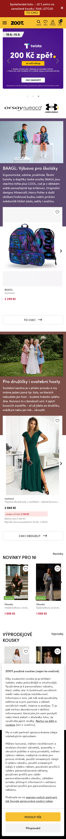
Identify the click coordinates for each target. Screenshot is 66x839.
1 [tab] (27, 96)
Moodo (9, 604)
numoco (9, 498)
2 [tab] (33, 96)
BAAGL (9, 289)
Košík (60, 22)
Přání (45, 25)
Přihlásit (53, 25)
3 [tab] (38, 96)
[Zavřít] (62, 8)
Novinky (58, 553)
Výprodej (57, 634)
